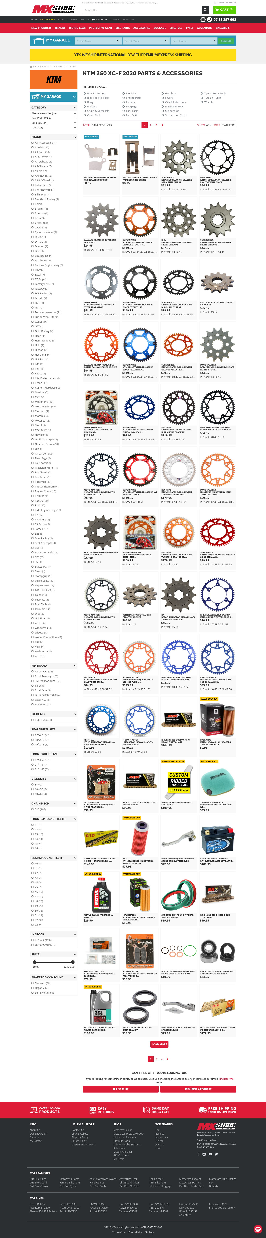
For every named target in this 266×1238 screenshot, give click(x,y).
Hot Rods (42, 359)
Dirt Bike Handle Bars (191, 1186)
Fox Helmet (155, 1179)
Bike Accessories (43, 113)
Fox (157, 1130)
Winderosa (43, 628)
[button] (258, 1229)
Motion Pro (44, 401)
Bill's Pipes (43, 194)
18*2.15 (42, 739)
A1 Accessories (45, 142)
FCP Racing (43, 293)
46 (39, 891)
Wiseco (41, 632)
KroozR (41, 383)
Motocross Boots (69, 1179)
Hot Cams (42, 354)
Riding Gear (77, 28)
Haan (40, 335)
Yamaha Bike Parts (70, 1182)
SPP (39, 557)
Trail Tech (42, 604)
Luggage (160, 28)
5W (38, 784)
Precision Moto (46, 467)
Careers (34, 1137)
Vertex (40, 623)
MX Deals (114, 19)
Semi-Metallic (45, 992)
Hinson (41, 350)
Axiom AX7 (44, 671)
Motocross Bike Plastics (222, 1179)
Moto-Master (45, 406)
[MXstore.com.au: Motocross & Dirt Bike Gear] (53, 9)
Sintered (42, 983)
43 (38, 877)
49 (39, 906)
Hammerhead (45, 340)
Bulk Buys (43, 720)
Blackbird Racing (47, 199)
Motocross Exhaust (190, 1179)
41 (38, 868)
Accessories (141, 28)
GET (39, 326)
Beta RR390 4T (68, 1204)
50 (39, 910)
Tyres (189, 28)
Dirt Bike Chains (39, 1186)
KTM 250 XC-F (48, 66)
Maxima (41, 392)
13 (39, 834)
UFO (40, 613)
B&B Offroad (44, 180)
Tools (37, 127)
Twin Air (42, 609)
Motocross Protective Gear (128, 1133)
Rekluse (41, 496)
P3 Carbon (43, 453)
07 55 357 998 (225, 19)
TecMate (42, 599)
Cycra (41, 227)
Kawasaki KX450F (129, 1207)
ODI (39, 449)
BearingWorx (44, 189)
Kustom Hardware (47, 387)
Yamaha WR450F (158, 1211)
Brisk (40, 218)
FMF (39, 307)
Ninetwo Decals (47, 444)
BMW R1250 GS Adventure (188, 1213)
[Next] (162, 125)
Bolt (39, 204)
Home (34, 19)
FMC (39, 303)
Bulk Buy (39, 122)
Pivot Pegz (43, 458)
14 (39, 839)
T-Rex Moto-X (44, 590)
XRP (39, 642)
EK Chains (43, 260)
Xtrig (39, 646)
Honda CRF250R (188, 1204)
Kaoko (40, 373)
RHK (40, 505)
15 (38, 843)
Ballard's (223, 28)
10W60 (41, 794)
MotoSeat (42, 420)
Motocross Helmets (124, 1137)
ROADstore (128, 19)
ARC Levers (43, 157)
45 (38, 887)
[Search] (205, 10)
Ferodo (41, 298)
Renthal (42, 500)
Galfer (41, 321)
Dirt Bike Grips (38, 1179)
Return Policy (79, 1141)
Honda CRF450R (218, 1204)
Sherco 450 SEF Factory (43, 1211)
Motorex (41, 416)
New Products (41, 28)
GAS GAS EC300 (128, 1204)
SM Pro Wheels (46, 552)
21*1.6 (41, 764)
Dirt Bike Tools (98, 1186)
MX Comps (72, 19)
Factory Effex (44, 284)
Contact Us (78, 1130)
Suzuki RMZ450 (98, 1211)
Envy (39, 270)
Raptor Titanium (46, 486)
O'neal (159, 1141)
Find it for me (226, 1078)
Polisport (43, 463)
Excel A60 (42, 699)
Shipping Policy (80, 1137)
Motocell (42, 411)
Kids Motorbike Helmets (127, 1144)
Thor (158, 1148)
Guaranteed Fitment (83, 1144)
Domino (41, 246)
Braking (41, 208)
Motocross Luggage (160, 1186)
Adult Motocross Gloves (103, 1179)
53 (38, 924)
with (133, 54)
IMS (39, 364)
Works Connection (48, 637)
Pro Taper (42, 477)
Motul (40, 425)
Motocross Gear (122, 1130)
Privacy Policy (135, 1232)
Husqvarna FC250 (40, 1207)
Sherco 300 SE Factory (222, 1207)
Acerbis (42, 147)
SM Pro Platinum (47, 681)
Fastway (41, 288)
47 (39, 896)
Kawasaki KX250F (99, 1207)
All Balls (42, 152)
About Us (35, 1130)
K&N (39, 368)
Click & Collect (80, 1133)
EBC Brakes (43, 255)
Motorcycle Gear (122, 1151)
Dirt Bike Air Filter (129, 1182)
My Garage (36, 1141)
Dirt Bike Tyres (68, 1186)
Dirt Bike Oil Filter (129, 1186)
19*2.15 (41, 744)
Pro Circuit (43, 472)
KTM (37, 66)
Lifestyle (176, 28)
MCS (39, 397)
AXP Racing (43, 175)
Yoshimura (43, 651)
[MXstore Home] (216, 1127)
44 (38, 882)
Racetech (43, 481)
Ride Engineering (48, 510)
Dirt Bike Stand (38, 1182)
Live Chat (122, 1089)
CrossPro (42, 222)
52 (39, 920)
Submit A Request (200, 1089)
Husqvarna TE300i (70, 1207)
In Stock (43, 940)
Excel (40, 274)
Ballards (43, 185)
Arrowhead (43, 161)
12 (38, 829)
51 (39, 915)
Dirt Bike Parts (121, 1141)
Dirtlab (41, 241)
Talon (41, 595)
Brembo (41, 213)
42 (38, 873)
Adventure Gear (128, 1179)
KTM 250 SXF (156, 1207)
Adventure (204, 28)
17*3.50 (42, 760)
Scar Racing (44, 538)
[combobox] (98, 41)
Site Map (149, 1232)
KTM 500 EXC (187, 1207)
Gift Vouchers (47, 19)
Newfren (42, 434)
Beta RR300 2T (38, 1204)
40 (38, 863)
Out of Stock (45, 945)
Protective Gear (100, 28)
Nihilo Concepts (46, 439)
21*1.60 (42, 769)
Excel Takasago (46, 676)
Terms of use (119, 1232)
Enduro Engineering (49, 265)
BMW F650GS (97, 1204)
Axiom (41, 171)
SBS (39, 533)
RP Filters (42, 519)
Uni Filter (42, 618)
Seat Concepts (45, 543)
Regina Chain (45, 491)
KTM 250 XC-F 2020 (67, 66)
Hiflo (39, 345)
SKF (39, 547)
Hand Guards (97, 1182)
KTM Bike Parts (157, 1182)
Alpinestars (161, 1137)
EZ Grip (41, 279)
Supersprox (44, 585)
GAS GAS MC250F (159, 1204)
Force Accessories (48, 312)
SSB (39, 562)
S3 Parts (42, 524)
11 (38, 824)
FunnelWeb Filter (47, 317)
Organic (41, 988)
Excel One (42, 690)
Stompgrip (43, 576)
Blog (61, 19)
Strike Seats (44, 580)
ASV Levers (43, 166)
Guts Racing (44, 331)
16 (38, 848)
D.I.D (40, 237)
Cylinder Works (46, 232)
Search (226, 41)
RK (39, 514)
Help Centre (100, 19)
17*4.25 (42, 735)
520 (40, 809)
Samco (41, 529)
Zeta (40, 656)
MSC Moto (43, 430)
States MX (42, 566)
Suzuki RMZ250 (68, 1211)
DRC (39, 251)
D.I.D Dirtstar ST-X (47, 695)
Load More (159, 1044)
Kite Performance (47, 378)
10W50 (41, 789)
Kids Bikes (119, 1148)
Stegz (40, 571)
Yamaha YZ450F (128, 1211)
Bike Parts (122, 28)
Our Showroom (38, 1133)
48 (39, 901)
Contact (84, 19)
